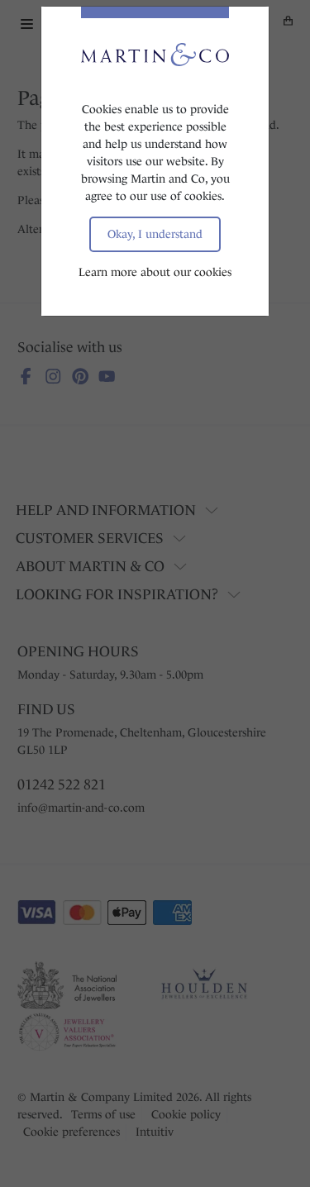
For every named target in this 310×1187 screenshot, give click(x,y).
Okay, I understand (155, 234)
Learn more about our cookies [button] (155, 272)
